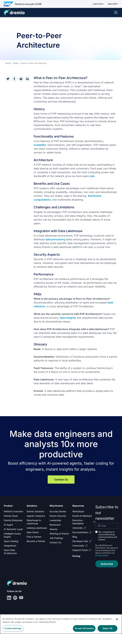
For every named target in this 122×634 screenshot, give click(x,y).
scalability (40, 144)
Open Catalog (11, 541)
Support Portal (80, 550)
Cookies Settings (12, 628)
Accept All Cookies (84, 628)
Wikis (16, 63)
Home (8, 63)
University (77, 528)
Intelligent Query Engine (12, 535)
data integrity (68, 317)
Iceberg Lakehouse (37, 528)
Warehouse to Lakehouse (34, 522)
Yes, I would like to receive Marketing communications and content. (107, 536)
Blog (74, 536)
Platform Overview (13, 511)
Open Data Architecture (10, 552)
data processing (55, 239)
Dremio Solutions (35, 511)
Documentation (80, 532)
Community (78, 545)
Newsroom (55, 524)
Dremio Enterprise (13, 520)
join (92, 176)
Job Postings (56, 538)
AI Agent (8, 524)
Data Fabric (33, 532)
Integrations (10, 545)
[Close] (116, 619)
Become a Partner (36, 541)
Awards (53, 529)
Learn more (98, 4)
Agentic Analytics (36, 515)
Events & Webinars (82, 515)
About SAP (112, 4)
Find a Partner (34, 536)
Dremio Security (58, 515)
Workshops (78, 511)
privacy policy (101, 555)
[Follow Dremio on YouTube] (21, 598)
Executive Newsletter (78, 522)
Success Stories (58, 511)
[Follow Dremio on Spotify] (15, 598)
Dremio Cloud (11, 515)
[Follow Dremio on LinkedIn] (9, 598)
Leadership (55, 520)
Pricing (76, 556)
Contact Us (61, 479)
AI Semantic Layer (13, 529)
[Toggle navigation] (115, 12)
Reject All (107, 628)
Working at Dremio (59, 533)
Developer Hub (80, 541)
